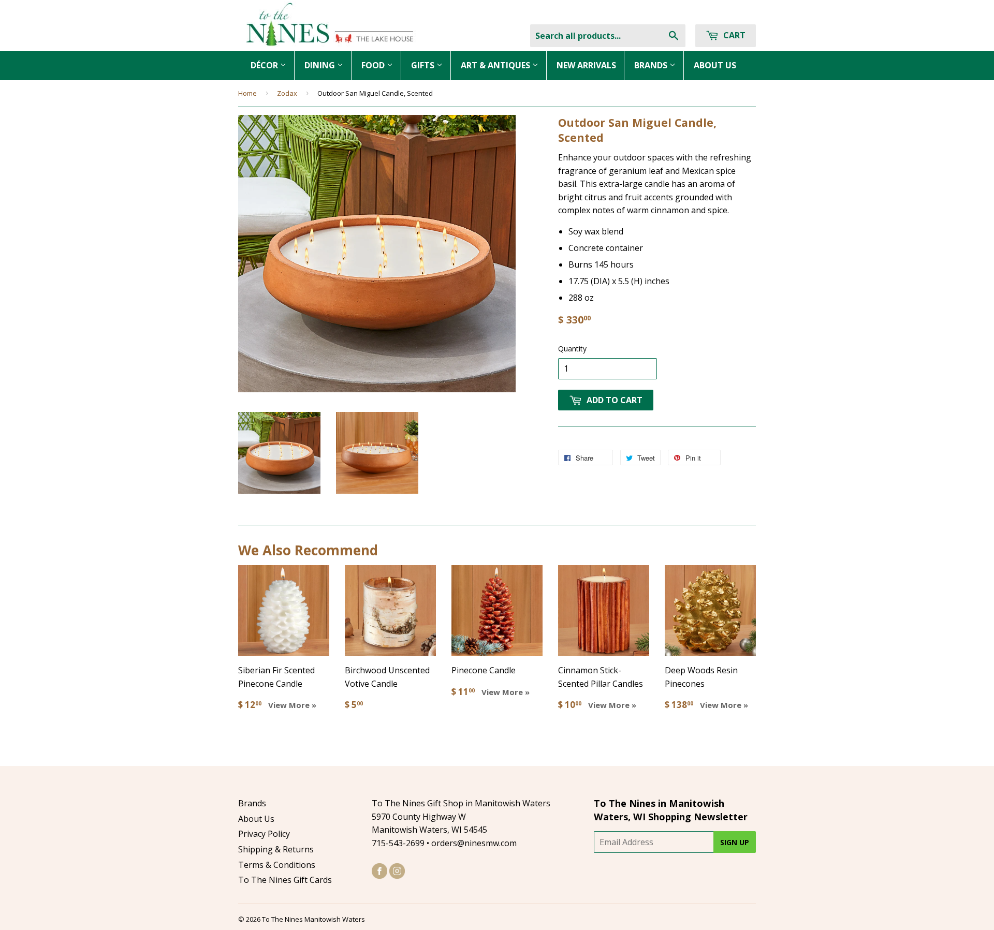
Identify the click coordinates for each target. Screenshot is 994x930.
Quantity (572, 348)
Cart (733, 35)
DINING (320, 65)
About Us (256, 818)
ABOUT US (715, 65)
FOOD (374, 65)
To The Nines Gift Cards (285, 879)
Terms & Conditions (276, 864)
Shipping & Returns (276, 849)
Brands (252, 803)
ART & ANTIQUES (496, 65)
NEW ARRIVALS (586, 65)
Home (247, 93)
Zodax (287, 93)
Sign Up (734, 842)
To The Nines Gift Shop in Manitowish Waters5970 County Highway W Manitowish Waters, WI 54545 (461, 816)
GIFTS (423, 65)
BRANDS (651, 65)
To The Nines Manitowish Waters (313, 919)
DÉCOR (265, 65)
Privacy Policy (264, 833)
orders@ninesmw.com (474, 843)
